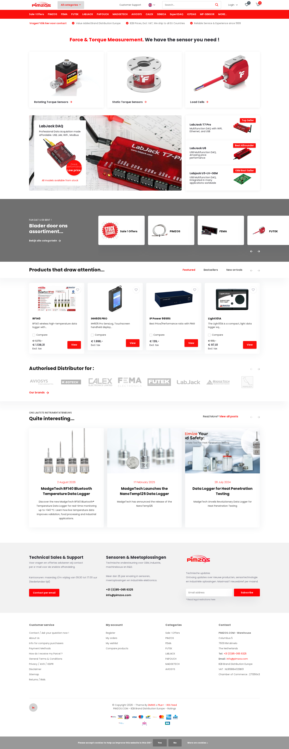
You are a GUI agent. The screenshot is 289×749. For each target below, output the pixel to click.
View (74, 344)
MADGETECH (120, 14)
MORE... (222, 14)
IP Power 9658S (160, 318)
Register (110, 633)
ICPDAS (191, 14)
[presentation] (251, 251)
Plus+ (161, 705)
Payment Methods (40, 648)
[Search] (217, 5)
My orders (111, 638)
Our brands (37, 392)
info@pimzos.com (118, 595)
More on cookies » (197, 742)
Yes (160, 742)
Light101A (214, 318)
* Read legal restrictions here (200, 599)
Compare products (117, 648)
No (175, 742)
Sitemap (34, 674)
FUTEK (74, 14)
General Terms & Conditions (45, 658)
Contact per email (44, 592)
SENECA (161, 14)
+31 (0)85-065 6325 (119, 590)
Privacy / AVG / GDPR (41, 664)
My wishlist (112, 643)
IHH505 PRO (99, 318)
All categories (69, 5)
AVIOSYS (136, 14)
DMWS (151, 705)
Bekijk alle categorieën (43, 240)
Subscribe (247, 592)
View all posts (228, 416)
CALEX (149, 14)
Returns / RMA (37, 679)
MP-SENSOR (207, 14)
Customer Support (130, 5)
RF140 (36, 318)
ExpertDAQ (176, 14)
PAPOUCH (103, 14)
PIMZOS (52, 14)
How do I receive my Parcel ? (46, 653)
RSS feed (172, 705)
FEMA (64, 14)
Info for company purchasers (46, 643)
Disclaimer (35, 669)
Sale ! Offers (36, 14)
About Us (34, 638)
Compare (41, 335)
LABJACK (87, 14)
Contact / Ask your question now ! (49, 633)
